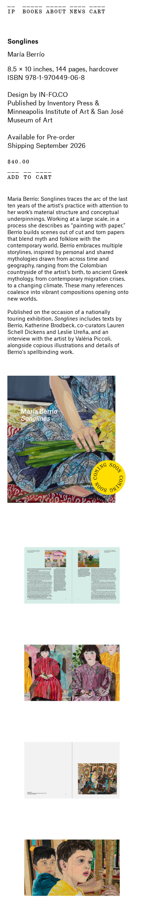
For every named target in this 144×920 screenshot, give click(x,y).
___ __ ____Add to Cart (29, 173)
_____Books (33, 7)
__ (11, 4)
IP (11, 11)
